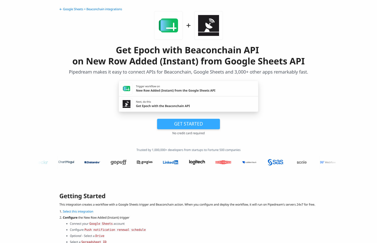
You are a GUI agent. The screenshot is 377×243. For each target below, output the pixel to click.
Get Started (188, 124)
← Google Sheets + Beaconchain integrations (90, 9)
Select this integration (78, 211)
